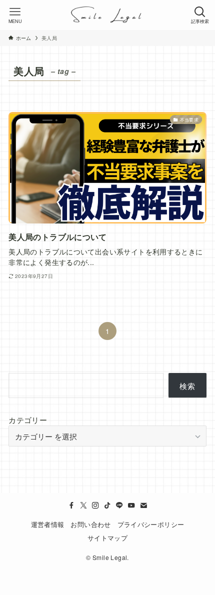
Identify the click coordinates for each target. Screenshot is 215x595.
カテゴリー (27, 419)
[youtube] (131, 505)
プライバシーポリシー (151, 524)
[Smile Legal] (107, 15)
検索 (187, 385)
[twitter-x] (83, 505)
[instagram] (95, 505)
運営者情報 (47, 524)
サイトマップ (108, 537)
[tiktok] (107, 505)
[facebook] (71, 505)
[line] (119, 505)
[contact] (143, 505)
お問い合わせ (90, 524)
